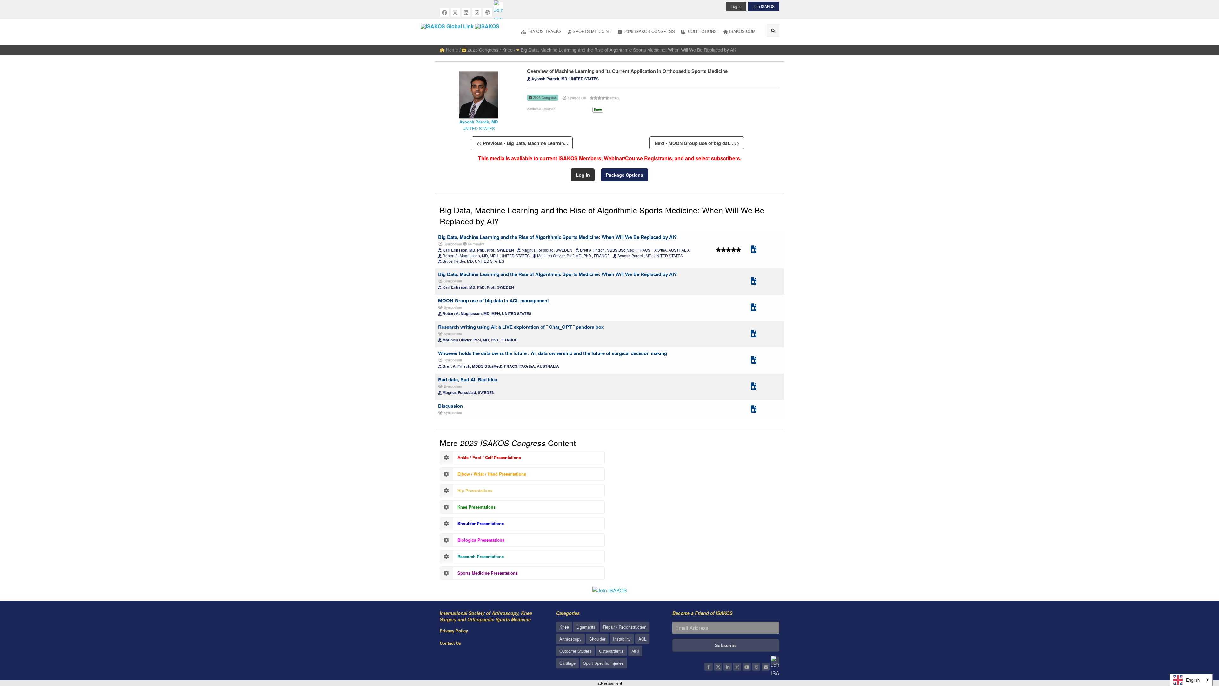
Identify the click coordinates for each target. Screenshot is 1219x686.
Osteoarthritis (611, 651)
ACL (642, 639)
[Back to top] (1198, 646)
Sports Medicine (592, 31)
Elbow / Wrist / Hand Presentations (491, 474)
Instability (622, 639)
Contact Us (450, 643)
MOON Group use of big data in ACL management (493, 300)
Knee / (508, 50)
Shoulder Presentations (480, 523)
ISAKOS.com (742, 31)
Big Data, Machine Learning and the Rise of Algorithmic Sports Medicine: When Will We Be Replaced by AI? (628, 50)
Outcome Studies (575, 651)
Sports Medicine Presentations (487, 573)
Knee (564, 627)
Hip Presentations (474, 490)
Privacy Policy (454, 631)
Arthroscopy (570, 639)
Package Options (624, 175)
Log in (583, 175)
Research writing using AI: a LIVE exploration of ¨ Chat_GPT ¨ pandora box (521, 326)
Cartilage (567, 663)
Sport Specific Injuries (603, 663)
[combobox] (1191, 680)
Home (451, 50)
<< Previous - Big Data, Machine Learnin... (522, 143)
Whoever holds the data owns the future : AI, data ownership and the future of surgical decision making (552, 353)
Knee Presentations (476, 507)
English (1193, 680)
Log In (736, 6)
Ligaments (586, 627)
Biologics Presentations (480, 540)
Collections (702, 31)
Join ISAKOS (764, 6)
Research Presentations (480, 556)
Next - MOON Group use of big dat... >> (697, 143)
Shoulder (597, 639)
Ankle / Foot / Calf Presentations (489, 457)
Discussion (450, 405)
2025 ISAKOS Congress (649, 31)
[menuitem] (541, 32)
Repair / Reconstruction (624, 627)
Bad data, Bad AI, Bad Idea (467, 379)
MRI (635, 651)
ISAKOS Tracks (544, 31)
